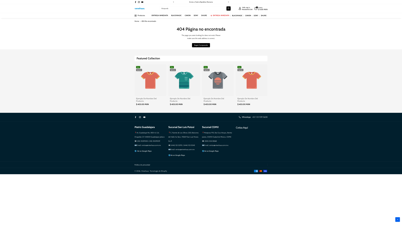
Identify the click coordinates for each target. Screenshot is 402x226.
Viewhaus (145, 171)
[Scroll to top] (397, 219)
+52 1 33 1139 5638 (259, 117)
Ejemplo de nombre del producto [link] (146, 99)
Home (137, 21)
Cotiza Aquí (242, 127)
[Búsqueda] (228, 8)
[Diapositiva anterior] (173, 2)
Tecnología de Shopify (158, 171)
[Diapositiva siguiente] (228, 2)
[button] (260, 8)
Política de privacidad (142, 165)
